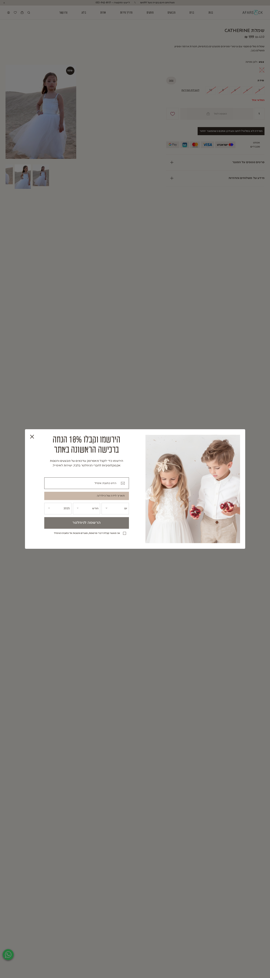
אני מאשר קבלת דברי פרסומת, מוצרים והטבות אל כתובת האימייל (87, 533)
